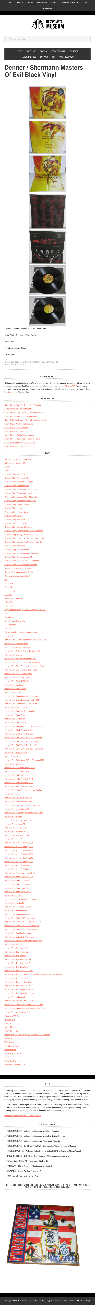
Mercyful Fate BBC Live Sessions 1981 (20, 658)
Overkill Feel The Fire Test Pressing (18, 408)
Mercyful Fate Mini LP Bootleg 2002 (18, 846)
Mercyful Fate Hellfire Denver (16, 775)
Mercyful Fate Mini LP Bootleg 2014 (18, 861)
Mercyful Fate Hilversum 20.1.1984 (18, 786)
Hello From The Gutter (13, 598)
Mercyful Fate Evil (11, 756)
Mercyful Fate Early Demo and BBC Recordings (23, 748)
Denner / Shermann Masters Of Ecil (30, 362)
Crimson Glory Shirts (13, 515)
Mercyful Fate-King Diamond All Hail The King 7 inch (25, 1008)
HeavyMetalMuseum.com (47, 24)
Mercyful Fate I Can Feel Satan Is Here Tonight (23, 790)
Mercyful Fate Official (13, 895)
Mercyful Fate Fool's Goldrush (16, 771)
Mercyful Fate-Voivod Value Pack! (18, 1012)
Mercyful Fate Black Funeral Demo (18, 673)
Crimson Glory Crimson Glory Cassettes (20, 489)
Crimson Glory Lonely (13, 508)
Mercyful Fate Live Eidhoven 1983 (18, 801)
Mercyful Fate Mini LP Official (16, 869)
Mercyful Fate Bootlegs (13, 685)
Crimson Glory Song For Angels (17, 523)
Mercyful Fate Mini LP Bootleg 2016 (18, 865)
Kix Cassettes (10, 624)
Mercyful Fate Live (11, 794)
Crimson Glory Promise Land (16, 511)
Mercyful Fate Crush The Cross (17, 707)
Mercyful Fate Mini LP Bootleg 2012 (18, 854)
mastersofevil (21, 364)
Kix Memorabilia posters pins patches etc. (21, 632)
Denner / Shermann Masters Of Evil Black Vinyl (43, 71)
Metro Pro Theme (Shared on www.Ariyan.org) (34, 1301)
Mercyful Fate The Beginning (15, 955)
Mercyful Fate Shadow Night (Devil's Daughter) (23, 940)
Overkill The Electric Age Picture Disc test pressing (25, 420)
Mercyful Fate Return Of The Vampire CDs (21, 925)
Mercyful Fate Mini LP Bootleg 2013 (18, 857)
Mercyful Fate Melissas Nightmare (18, 831)
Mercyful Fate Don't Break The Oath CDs (21, 741)
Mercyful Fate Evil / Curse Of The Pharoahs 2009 (24, 760)
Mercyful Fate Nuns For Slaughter (18, 884)
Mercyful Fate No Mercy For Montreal (19, 872)
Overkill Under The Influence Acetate (19, 435)
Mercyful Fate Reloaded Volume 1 (18, 910)
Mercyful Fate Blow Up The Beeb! (18, 681)
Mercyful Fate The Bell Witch (16, 967)
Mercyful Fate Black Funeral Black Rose (20, 669)
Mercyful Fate (52, 362)
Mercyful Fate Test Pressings (16, 951)
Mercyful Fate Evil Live (13, 763)
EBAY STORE (71, 386)
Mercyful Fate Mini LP (13, 839)
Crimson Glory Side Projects (16, 519)
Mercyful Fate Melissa (13, 816)
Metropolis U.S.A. (11, 1015)
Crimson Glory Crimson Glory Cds (18, 493)
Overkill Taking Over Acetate (16, 427)
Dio (5, 579)
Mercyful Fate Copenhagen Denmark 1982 (21, 699)
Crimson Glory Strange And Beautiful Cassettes (23, 530)
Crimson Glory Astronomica (15, 474)
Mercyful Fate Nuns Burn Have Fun (18, 876)
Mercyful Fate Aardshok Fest (16, 643)
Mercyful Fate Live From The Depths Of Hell (22, 805)
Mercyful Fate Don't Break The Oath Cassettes (23, 737)
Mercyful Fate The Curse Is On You (18, 970)
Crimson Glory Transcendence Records (20, 564)
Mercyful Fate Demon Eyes (15, 722)
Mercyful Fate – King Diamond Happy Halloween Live (25, 639)
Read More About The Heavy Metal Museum (22, 1115)
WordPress (81, 1301)
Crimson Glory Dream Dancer (16, 504)
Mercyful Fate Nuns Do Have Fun (17, 880)
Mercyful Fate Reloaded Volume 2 (18, 914)
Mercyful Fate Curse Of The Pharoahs (19, 711)
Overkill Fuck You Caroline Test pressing (20, 416)
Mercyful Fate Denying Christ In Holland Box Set (23, 726)
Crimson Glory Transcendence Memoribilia (21, 560)
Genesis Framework (58, 1301)
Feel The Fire (9, 590)
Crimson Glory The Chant (14, 545)
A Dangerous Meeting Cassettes (17, 459)
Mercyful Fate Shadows (14, 944)
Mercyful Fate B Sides (13, 654)
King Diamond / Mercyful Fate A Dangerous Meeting (25, 609)
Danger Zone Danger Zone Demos (18, 568)
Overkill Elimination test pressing (17, 431)
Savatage (8, 1038)
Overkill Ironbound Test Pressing (17, 446)
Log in (88, 1301)
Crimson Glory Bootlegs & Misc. (17, 478)
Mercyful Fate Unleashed (14, 997)
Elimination (8, 583)
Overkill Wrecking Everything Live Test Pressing (23, 412)
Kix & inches (9, 617)
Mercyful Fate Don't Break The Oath (19, 733)
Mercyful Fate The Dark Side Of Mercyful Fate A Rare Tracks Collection (33, 974)
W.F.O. (7, 1057)
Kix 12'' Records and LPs (14, 621)
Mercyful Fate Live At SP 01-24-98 (18, 797)
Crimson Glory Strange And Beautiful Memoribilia (24, 538)
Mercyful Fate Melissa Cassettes (17, 820)
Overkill (7, 1023)
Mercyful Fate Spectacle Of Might (17, 948)
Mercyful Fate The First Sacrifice (17, 982)
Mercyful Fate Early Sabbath (15, 752)
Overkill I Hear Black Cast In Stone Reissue (22, 438)
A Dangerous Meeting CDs (15, 463)
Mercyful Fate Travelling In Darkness (19, 993)
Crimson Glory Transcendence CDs (19, 557)
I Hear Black (9, 602)
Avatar (7, 466)
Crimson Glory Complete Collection (18, 481)
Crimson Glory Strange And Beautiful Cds (21, 534)
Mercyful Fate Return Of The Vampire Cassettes (23, 921)
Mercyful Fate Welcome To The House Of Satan (23, 1004)
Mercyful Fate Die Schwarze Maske (18, 730)
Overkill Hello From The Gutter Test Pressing (22, 405)
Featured (8, 587)
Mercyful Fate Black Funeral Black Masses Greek (24, 666)
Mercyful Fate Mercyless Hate (16, 835)
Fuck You (8, 594)
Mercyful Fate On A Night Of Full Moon (20, 899)
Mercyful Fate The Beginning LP (17, 963)
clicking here (12, 392)
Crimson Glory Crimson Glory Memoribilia (21, 496)
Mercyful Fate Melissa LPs (15, 827)
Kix (5, 613)
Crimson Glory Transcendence (16, 549)
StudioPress (72, 1301)
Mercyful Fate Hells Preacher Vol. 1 (18, 778)
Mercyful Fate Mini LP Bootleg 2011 (18, 850)
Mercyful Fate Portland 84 (14, 903)
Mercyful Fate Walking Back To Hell (18, 1000)
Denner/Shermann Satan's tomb (17, 575)
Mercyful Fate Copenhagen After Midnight (21, 696)
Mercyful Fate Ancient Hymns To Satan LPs (22, 651)
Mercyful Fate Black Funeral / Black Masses (22, 662)
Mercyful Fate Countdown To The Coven (20, 703)
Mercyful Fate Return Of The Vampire (19, 918)
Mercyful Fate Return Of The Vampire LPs (21, 929)
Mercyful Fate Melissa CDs (15, 824)
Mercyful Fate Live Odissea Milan (17, 809)
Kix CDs (7, 628)
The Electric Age (11, 1046)
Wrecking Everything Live (14, 1064)
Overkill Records (11, 1027)
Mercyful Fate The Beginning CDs (18, 959)
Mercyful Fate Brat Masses (15, 688)
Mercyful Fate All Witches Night (17, 647)
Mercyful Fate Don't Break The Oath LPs (20, 745)
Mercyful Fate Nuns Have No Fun (17, 891)
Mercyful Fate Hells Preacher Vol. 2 (18, 782)
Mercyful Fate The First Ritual (16, 978)
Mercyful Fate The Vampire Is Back (18, 989)
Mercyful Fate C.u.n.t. (13, 692)
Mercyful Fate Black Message (16, 677)
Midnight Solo (9, 1019)
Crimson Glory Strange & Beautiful (18, 527)
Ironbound (8, 606)
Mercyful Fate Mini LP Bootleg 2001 (18, 842)
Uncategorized (10, 1049)
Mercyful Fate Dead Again (14, 715)
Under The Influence (12, 1053)
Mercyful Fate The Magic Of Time (18, 985)
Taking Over (9, 1042)
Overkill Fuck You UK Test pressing (18, 423)
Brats (6, 470)
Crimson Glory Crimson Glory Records (20, 500)
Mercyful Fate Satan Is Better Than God (20, 936)
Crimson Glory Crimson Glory (16, 485)
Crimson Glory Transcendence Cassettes (21, 553)
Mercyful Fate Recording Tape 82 (17, 906)
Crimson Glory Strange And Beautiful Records (23, 542)
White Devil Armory (12, 1061)
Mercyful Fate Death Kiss (14, 718)
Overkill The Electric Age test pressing (19, 442)
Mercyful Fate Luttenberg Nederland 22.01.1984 (23, 812)
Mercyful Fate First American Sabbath (19, 767)
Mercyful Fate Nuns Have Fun (16, 888)
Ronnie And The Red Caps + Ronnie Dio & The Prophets (27, 1034)
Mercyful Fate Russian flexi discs (17, 933)
